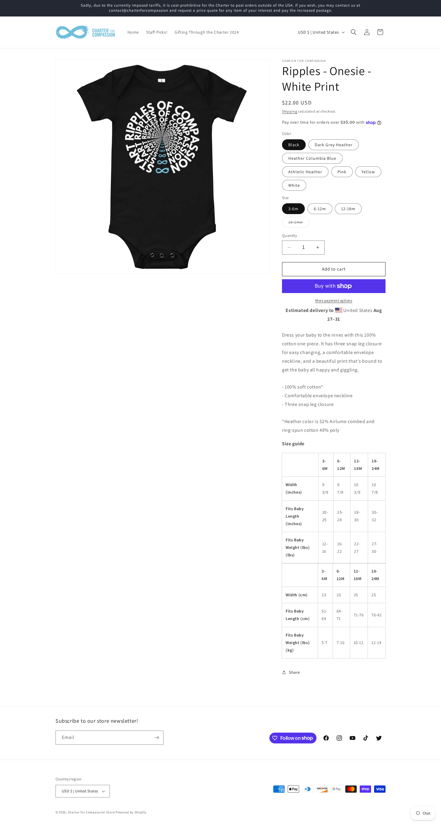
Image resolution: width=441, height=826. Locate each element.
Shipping (289, 111)
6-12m (320, 208)
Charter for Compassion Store (91, 812)
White (294, 185)
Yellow (368, 171)
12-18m (348, 208)
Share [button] (294, 672)
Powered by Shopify (131, 812)
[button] (353, 32)
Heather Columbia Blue (312, 158)
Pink (342, 171)
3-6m (293, 208)
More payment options (333, 300)
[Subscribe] (156, 738)
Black (293, 144)
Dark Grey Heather (333, 144)
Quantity (289, 235)
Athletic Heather (305, 171)
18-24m (298, 223)
